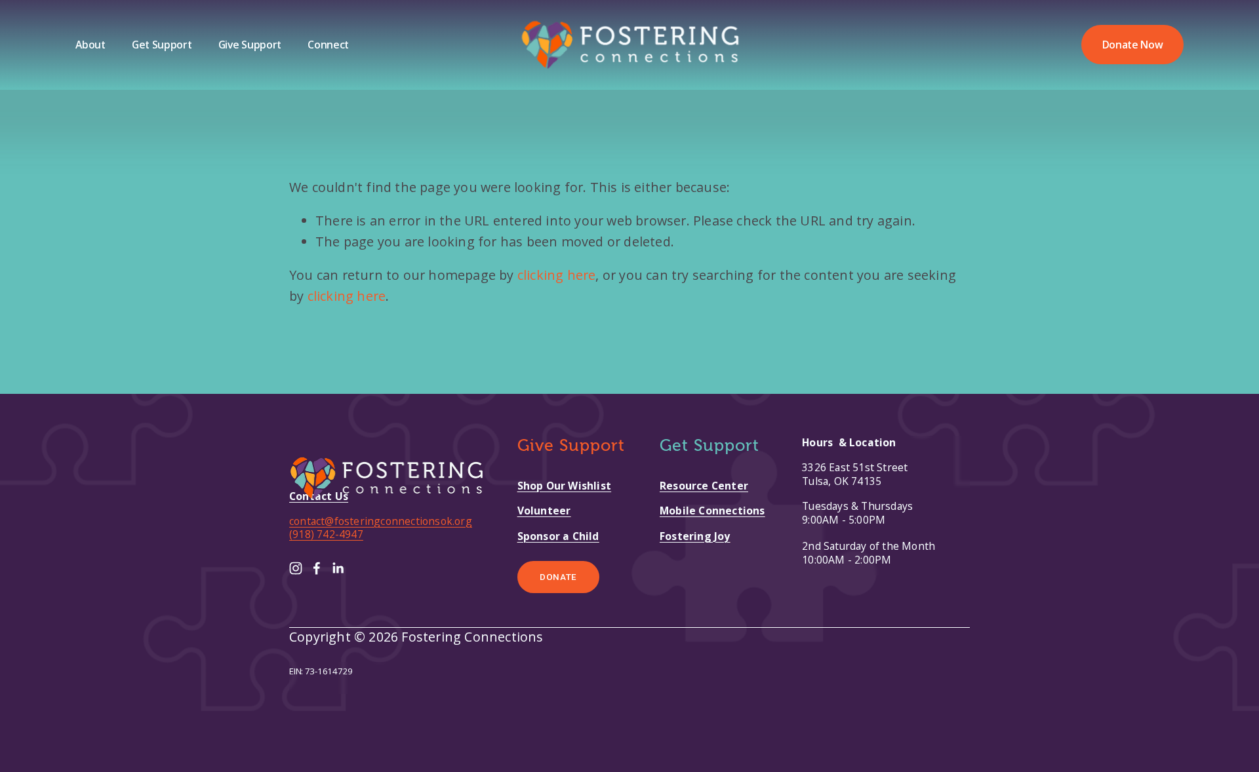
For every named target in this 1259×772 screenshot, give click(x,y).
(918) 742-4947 (326, 534)
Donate (558, 577)
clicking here (556, 275)
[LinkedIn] (337, 568)
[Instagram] (295, 568)
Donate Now (1132, 44)
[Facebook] (316, 568)
